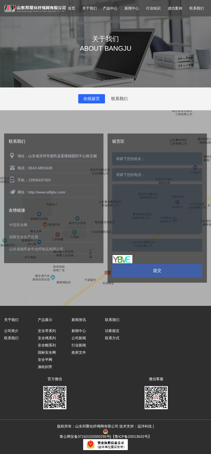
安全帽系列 (47, 345)
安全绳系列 (47, 338)
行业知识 (153, 8)
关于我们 (89, 8)
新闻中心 (132, 8)
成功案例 (175, 8)
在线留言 (91, 98)
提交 (157, 270)
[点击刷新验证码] (122, 259)
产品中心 (110, 8)
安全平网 (45, 360)
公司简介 (11, 331)
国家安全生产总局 (23, 237)
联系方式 (112, 338)
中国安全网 (18, 225)
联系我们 (196, 8)
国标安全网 (47, 352)
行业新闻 (79, 345)
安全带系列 (47, 331)
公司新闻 (79, 338)
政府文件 (79, 352)
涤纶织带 (45, 367)
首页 (71, 8)
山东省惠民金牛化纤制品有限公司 (36, 249)
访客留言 (112, 331)
